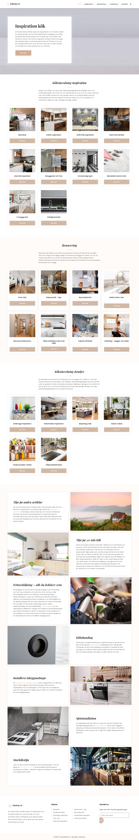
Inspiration (88, 4)
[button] (89, 4)
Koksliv (18, 805)
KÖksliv (15, 4)
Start (80, 4)
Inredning (113, 4)
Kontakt (125, 4)
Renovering (101, 4)
